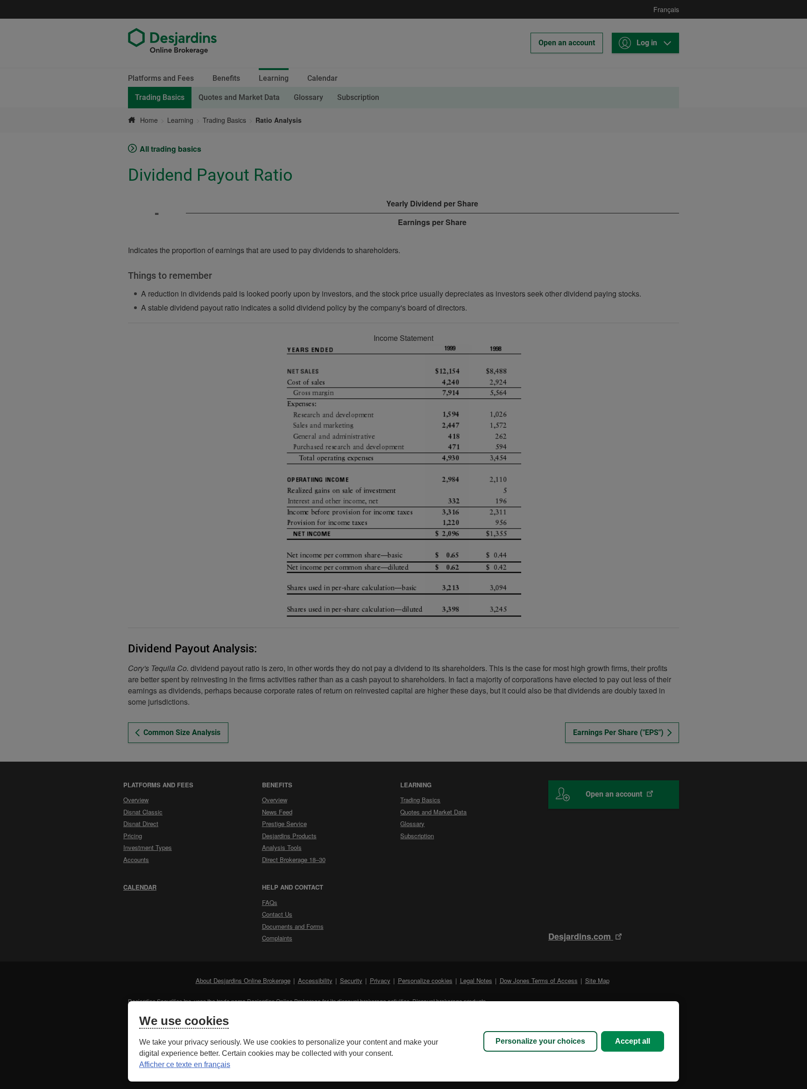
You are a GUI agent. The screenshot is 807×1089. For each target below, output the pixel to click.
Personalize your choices (540, 1041)
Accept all (632, 1041)
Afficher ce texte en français (184, 1064)
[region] (403, 1041)
